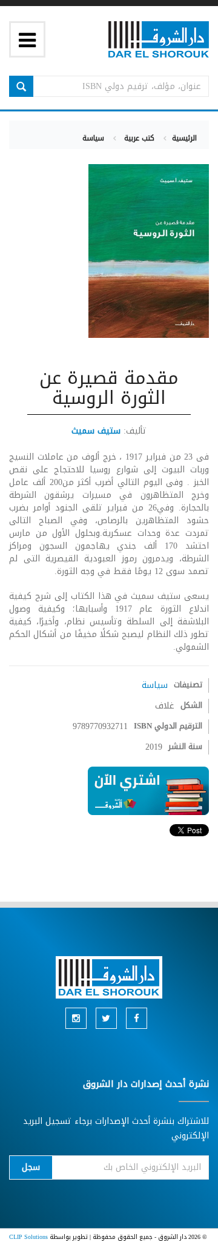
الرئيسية (184, 138)
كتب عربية (138, 138)
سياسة (93, 138)
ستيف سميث (96, 431)
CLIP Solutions (28, 1237)
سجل (31, 1167)
